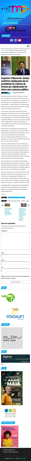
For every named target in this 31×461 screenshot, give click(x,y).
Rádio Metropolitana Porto (15, 18)
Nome (3, 253)
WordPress (12, 458)
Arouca (23, 200)
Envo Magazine (22, 458)
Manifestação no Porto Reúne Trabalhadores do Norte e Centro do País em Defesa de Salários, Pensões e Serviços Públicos (22, 214)
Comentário (4, 231)
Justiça (27, 201)
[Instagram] (15, 40)
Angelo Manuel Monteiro (18, 92)
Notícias (6, 50)
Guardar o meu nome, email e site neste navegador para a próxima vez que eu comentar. (15, 277)
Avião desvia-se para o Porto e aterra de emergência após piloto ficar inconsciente (8, 211)
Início (2, 50)
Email (2, 260)
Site (2, 267)
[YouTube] (19, 40)
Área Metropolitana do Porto (14, 197)
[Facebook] (11, 40)
